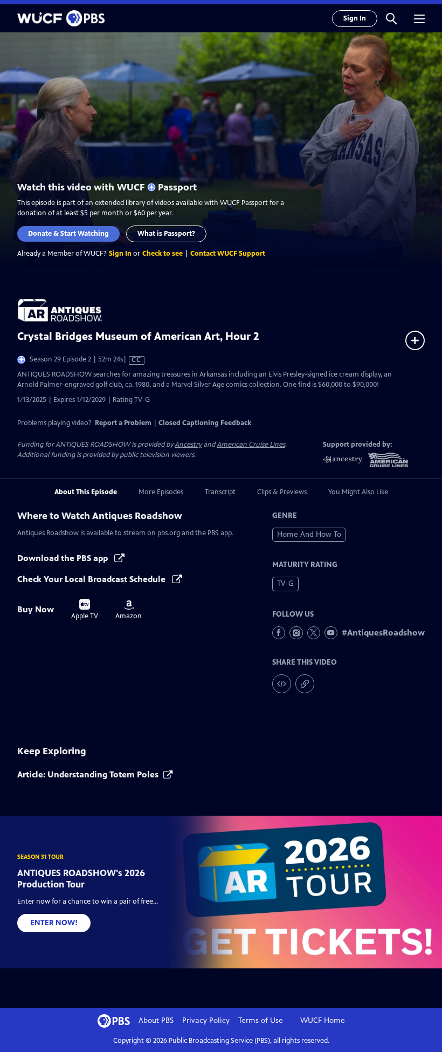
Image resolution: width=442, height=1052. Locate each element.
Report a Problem (123, 423)
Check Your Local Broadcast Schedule (92, 579)
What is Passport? (166, 233)
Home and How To (309, 534)
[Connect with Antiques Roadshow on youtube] (330, 632)
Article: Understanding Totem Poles (87, 774)
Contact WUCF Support (227, 253)
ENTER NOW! (54, 922)
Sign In (354, 18)
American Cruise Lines (251, 444)
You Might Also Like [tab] (358, 492)
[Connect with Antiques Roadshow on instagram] (295, 632)
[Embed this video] (281, 683)
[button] (391, 18)
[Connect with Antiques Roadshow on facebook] (278, 632)
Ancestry (188, 444)
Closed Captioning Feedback (204, 423)
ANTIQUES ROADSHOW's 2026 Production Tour (81, 878)
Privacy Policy (206, 1020)
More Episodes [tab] (161, 492)
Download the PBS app (63, 558)
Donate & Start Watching (68, 233)
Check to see (162, 253)
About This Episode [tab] (85, 492)
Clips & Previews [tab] (282, 492)
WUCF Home (322, 1020)
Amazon (128, 610)
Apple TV (84, 609)
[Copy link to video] (304, 683)
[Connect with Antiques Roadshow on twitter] (313, 632)
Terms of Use (260, 1020)
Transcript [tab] (220, 492)
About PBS (156, 1020)
